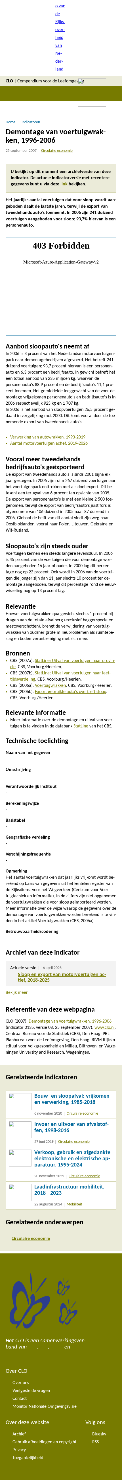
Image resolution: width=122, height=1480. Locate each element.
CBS (32, 1347)
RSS (95, 1442)
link (64, 184)
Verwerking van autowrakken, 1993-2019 (47, 437)
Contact (19, 1398)
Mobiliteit (74, 1204)
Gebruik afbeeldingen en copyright (44, 1442)
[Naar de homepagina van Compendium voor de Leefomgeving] (61, 38)
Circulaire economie (57, 151)
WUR (77, 1347)
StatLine (80, 726)
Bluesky (99, 1434)
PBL (43, 1347)
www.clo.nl (104, 1027)
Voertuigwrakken (50, 685)
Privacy (19, 1450)
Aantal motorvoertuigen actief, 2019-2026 (49, 443)
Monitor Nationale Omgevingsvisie (44, 1406)
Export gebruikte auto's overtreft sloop (70, 692)
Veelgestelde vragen (31, 1391)
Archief (19, 1434)
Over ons (20, 1383)
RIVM (57, 1347)
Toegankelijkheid (27, 1458)
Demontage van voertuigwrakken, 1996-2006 (70, 1021)
